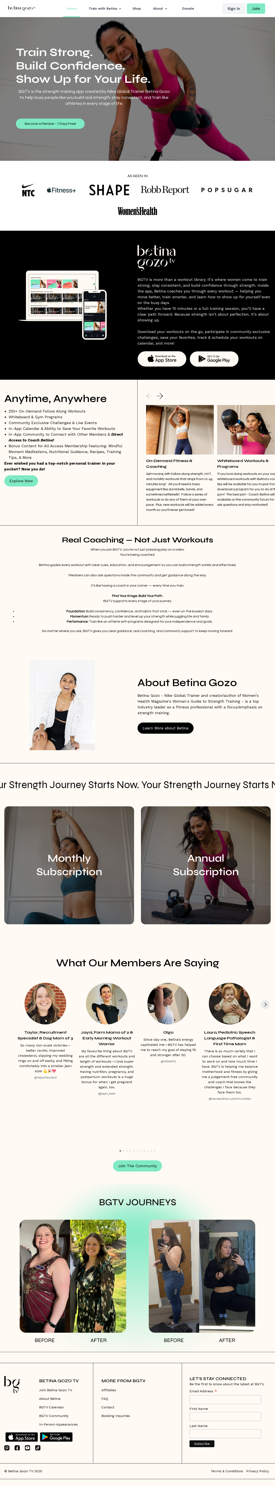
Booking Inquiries (115, 1416)
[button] (149, 396)
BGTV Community (54, 1416)
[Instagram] (6, 1447)
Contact (107, 1407)
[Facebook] (17, 1447)
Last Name (198, 1426)
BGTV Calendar (51, 1407)
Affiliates (108, 1390)
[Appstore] (21, 1437)
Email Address (203, 1391)
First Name (198, 1409)
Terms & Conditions (227, 1471)
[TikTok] (37, 1447)
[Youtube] (27, 1447)
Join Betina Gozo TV (55, 1390)
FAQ (104, 1399)
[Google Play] (56, 1437)
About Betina (50, 1399)
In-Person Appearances (58, 1424)
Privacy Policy (257, 1471)
